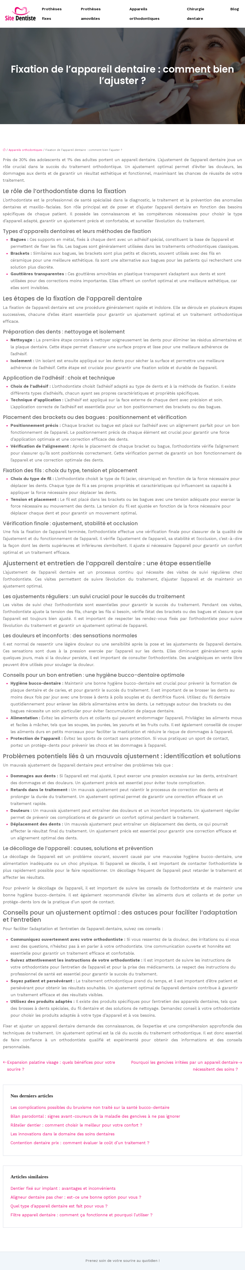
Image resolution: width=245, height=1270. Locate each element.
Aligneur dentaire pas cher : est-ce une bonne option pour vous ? (76, 1197)
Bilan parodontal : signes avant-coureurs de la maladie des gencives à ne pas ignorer (95, 1116)
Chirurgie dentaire (195, 14)
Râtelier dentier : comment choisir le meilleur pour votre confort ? (76, 1125)
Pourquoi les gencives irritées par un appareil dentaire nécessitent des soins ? (184, 1066)
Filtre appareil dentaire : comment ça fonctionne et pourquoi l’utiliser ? (81, 1214)
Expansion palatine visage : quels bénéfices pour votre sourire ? (61, 1066)
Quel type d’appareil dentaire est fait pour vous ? (59, 1206)
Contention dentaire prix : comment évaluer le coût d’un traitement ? (80, 1142)
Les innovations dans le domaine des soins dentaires (63, 1134)
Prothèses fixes (52, 14)
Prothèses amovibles (91, 14)
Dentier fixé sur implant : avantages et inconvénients (63, 1188)
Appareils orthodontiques (144, 14)
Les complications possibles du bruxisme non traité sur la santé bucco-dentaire (90, 1107)
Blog (234, 9)
